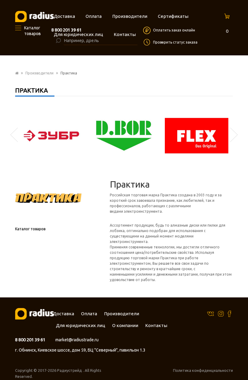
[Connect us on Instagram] (221, 313)
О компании (125, 325)
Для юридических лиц (80, 325)
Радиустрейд (70, 370)
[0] (227, 18)
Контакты (156, 325)
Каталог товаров (30, 229)
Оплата (89, 313)
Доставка (63, 313)
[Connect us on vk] (210, 313)
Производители (39, 73)
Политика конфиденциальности (203, 370)
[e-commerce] (34, 16)
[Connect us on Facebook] (229, 313)
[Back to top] (241, 363)
